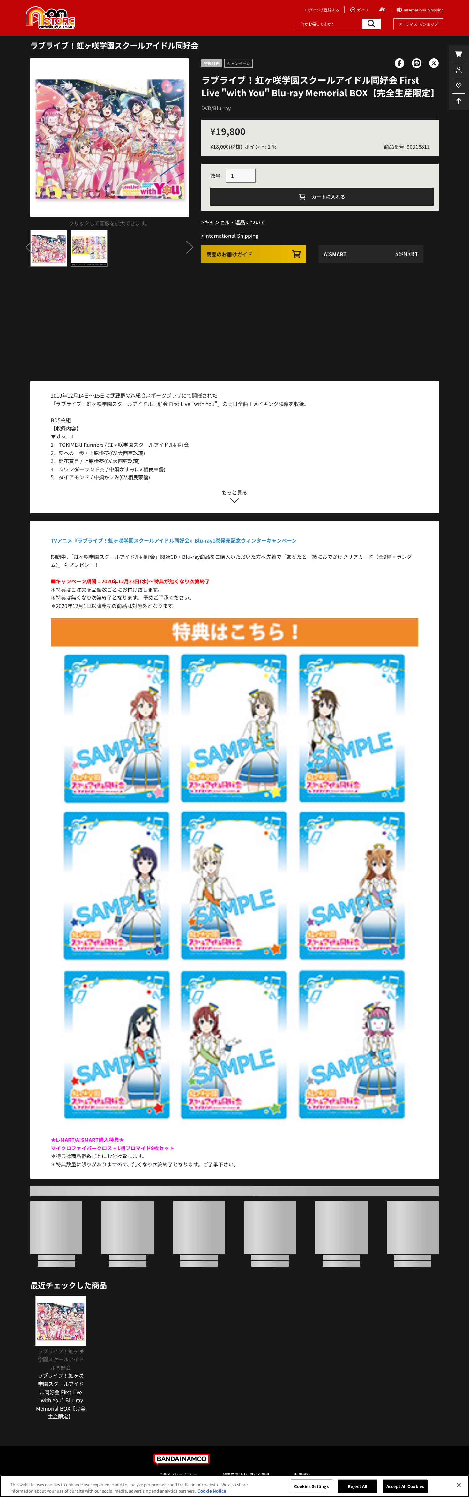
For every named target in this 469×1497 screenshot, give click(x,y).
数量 (215, 175)
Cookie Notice (211, 1490)
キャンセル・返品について (234, 222)
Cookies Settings (311, 1486)
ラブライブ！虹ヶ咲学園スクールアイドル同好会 (114, 45)
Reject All (357, 1486)
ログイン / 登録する (322, 9)
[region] (234, 1486)
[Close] (459, 1485)
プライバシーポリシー (178, 1474)
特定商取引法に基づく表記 (246, 1474)
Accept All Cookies (405, 1486)
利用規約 (302, 1474)
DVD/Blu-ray (216, 108)
